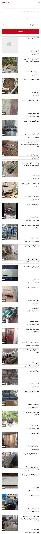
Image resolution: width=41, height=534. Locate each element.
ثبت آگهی (5, 2)
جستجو (20, 31)
